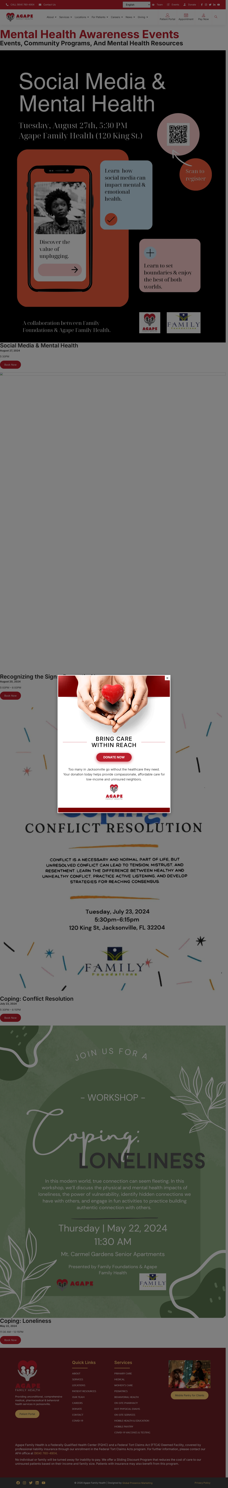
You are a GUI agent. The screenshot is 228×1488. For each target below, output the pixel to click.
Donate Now (114, 757)
